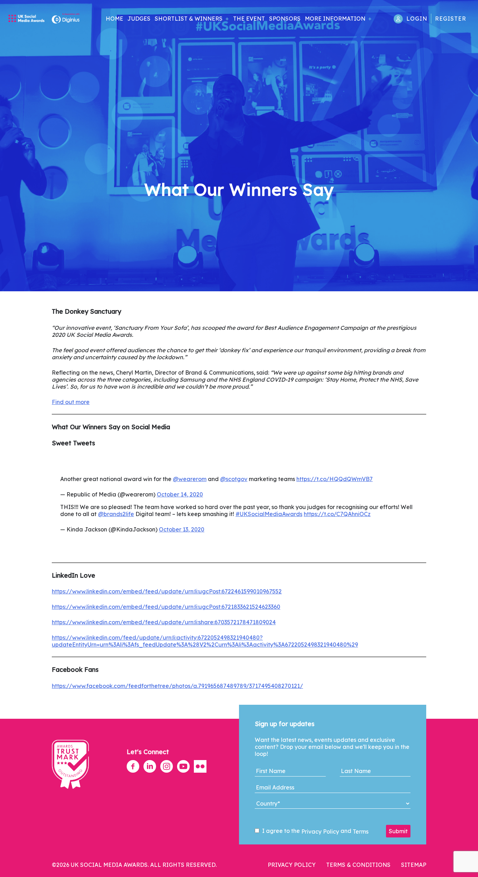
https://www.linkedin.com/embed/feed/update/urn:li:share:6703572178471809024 (164, 622)
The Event (249, 18)
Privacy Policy (320, 831)
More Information (335, 18)
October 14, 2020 (180, 494)
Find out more (71, 401)
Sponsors (285, 18)
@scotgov (233, 478)
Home (114, 18)
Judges (138, 18)
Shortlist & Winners (189, 18)
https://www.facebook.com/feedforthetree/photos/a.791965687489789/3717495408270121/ (177, 685)
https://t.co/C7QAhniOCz (337, 513)
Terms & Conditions (358, 864)
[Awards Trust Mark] (70, 792)
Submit (398, 831)
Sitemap (413, 864)
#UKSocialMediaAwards (269, 513)
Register (450, 18)
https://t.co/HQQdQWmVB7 (334, 478)
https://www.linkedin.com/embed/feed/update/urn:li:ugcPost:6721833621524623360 (166, 606)
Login (416, 18)
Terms (360, 831)
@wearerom (189, 478)
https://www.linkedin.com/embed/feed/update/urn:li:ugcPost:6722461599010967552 (167, 591)
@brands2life (116, 513)
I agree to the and (314, 831)
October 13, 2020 (181, 529)
